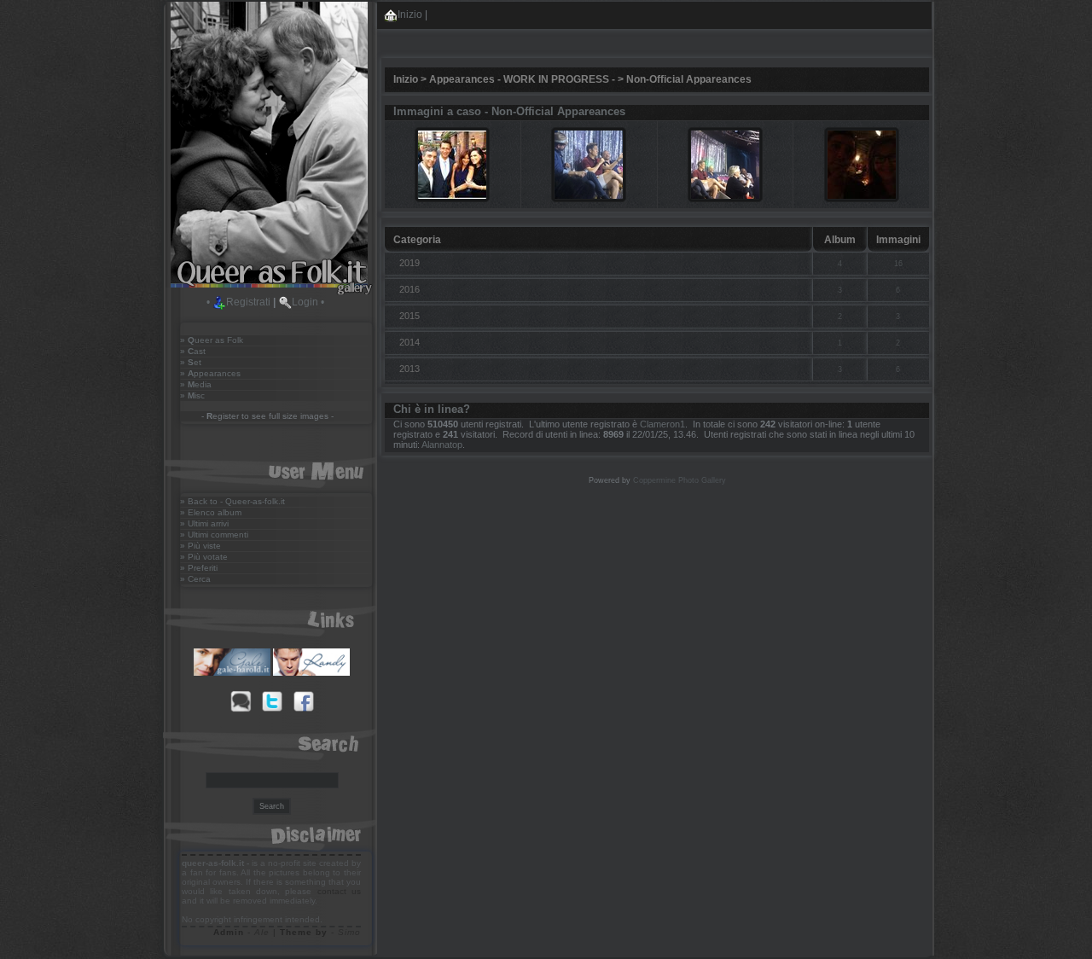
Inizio (410, 14)
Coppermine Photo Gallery (679, 480)
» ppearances (210, 373)
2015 (409, 316)
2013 (409, 368)
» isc (192, 395)
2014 (409, 342)
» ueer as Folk (211, 340)
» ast (193, 351)
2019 (409, 263)
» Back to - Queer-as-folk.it (232, 501)
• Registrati (238, 302)
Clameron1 (662, 424)
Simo (349, 932)
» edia (196, 384)
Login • (308, 302)
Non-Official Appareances (689, 79)
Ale (262, 932)
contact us (339, 891)
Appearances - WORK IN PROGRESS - (522, 79)
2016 (409, 289)
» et (190, 362)
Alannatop (441, 444)
